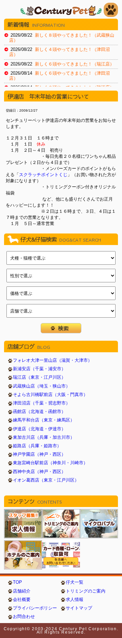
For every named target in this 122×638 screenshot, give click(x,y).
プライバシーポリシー (35, 608)
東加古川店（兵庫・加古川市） (44, 437)
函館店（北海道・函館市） (39, 411)
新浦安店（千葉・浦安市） (39, 369)
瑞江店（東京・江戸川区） (39, 377)
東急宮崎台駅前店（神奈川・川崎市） (50, 463)
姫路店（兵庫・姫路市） (37, 446)
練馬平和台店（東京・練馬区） (44, 420)
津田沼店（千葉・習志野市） (41, 403)
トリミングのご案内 (85, 591)
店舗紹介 (21, 591)
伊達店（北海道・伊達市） (39, 429)
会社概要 (21, 599)
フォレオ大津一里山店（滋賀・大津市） (52, 360)
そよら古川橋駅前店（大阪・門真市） (50, 394)
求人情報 (74, 599)
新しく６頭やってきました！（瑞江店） (74, 64)
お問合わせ (24, 616)
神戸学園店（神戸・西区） (39, 454)
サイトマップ (79, 608)
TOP (17, 582)
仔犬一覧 (74, 582)
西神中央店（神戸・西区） (39, 471)
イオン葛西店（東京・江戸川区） (46, 480)
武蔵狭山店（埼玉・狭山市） (41, 386)
